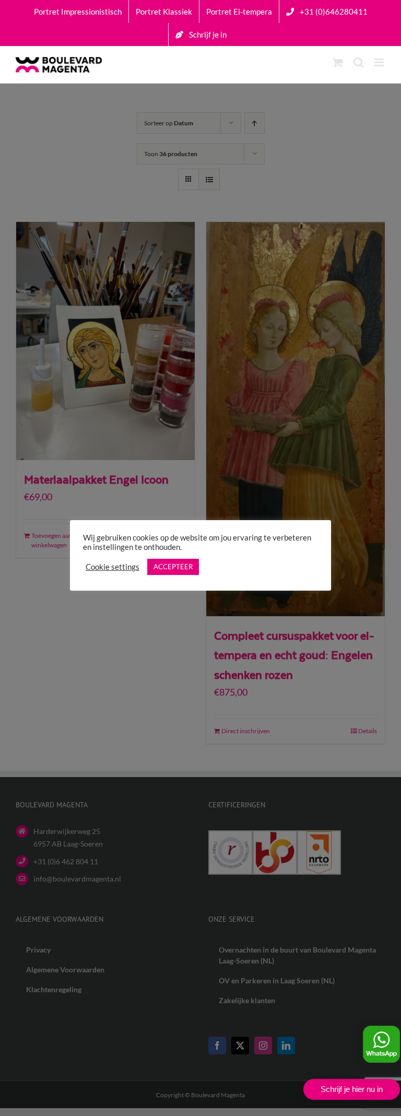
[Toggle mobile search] (358, 62)
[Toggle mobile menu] (379, 62)
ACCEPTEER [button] (173, 566)
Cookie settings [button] (112, 566)
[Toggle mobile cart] (338, 62)
